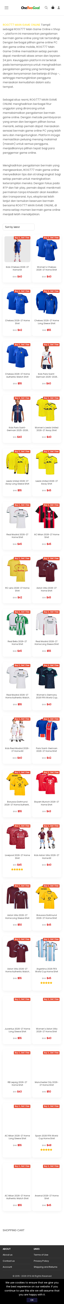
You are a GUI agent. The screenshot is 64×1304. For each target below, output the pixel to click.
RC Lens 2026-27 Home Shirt (17, 589)
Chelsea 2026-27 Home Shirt (17, 322)
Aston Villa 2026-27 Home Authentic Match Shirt (17, 971)
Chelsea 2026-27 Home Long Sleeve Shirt (46, 322)
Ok (32, 1300)
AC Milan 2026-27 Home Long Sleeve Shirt (17, 1137)
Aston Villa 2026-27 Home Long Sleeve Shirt (17, 916)
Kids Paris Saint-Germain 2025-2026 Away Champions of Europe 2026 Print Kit (46, 378)
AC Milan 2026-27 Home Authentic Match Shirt (17, 1197)
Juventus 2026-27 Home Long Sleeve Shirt (17, 1030)
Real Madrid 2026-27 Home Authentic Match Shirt (17, 697)
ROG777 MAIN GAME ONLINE (21, 25)
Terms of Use (41, 1254)
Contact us (9, 1261)
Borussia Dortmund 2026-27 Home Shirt (46, 916)
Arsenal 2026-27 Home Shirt (47, 1197)
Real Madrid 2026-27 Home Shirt (17, 536)
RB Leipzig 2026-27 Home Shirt (17, 1083)
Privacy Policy (41, 1261)
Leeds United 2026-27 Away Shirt (46, 482)
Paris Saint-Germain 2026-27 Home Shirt (46, 749)
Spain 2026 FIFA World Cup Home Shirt (46, 1137)
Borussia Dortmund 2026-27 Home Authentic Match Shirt (17, 804)
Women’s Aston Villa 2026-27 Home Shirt (46, 1030)
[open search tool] (46, 7)
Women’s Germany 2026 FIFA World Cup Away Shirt (46, 697)
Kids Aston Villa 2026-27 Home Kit (46, 856)
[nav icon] (6, 7)
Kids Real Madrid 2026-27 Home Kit (17, 749)
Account (7, 1267)
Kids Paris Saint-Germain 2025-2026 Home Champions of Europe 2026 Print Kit (17, 431)
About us (7, 1254)
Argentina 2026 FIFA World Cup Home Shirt (46, 970)
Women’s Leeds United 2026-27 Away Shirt (46, 429)
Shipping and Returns (45, 1267)
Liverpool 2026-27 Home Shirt (17, 856)
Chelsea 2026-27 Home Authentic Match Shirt (17, 375)
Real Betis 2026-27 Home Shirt (17, 643)
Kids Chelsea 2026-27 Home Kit (17, 268)
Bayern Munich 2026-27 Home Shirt (46, 803)
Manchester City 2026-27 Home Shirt (47, 1083)
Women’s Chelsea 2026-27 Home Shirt (46, 268)
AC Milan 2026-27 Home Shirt (46, 536)
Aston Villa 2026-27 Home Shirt (47, 589)
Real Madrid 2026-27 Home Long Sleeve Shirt (47, 643)
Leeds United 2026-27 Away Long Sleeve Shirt (17, 482)
